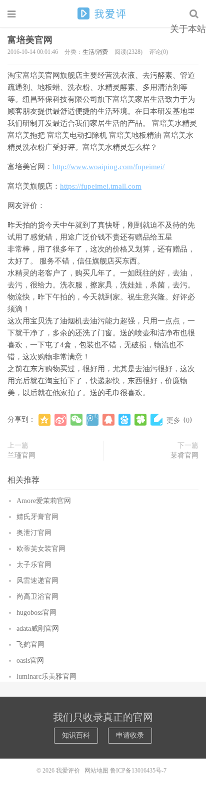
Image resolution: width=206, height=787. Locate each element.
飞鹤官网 (30, 644)
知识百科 (76, 735)
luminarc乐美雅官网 (46, 676)
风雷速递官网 (37, 580)
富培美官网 (30, 40)
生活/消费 (95, 51)
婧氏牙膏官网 (37, 517)
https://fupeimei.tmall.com (101, 186)
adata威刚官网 (37, 628)
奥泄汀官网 (34, 532)
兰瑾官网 (22, 455)
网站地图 (96, 770)
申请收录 (130, 735)
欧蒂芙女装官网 (41, 548)
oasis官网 (30, 660)
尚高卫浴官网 (37, 596)
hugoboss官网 (36, 612)
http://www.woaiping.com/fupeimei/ (108, 167)
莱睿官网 (184, 455)
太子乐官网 (34, 564)
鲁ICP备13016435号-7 (140, 770)
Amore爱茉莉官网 (43, 501)
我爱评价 (103, 13)
